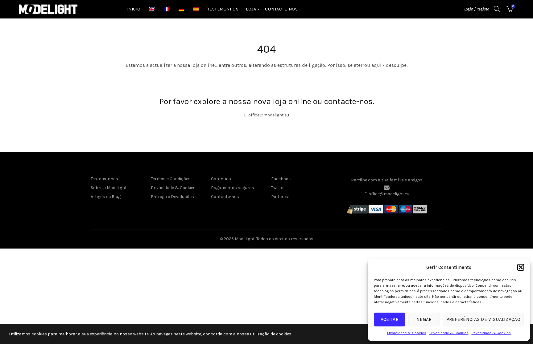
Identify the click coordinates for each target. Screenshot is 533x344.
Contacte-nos (281, 9)
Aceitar (390, 319)
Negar (424, 319)
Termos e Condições (171, 178)
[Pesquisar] (497, 9)
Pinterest (280, 196)
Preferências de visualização (483, 319)
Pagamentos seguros (232, 187)
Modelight (245, 238)
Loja (251, 9)
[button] (521, 267)
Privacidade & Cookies (406, 333)
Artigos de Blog (106, 196)
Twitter (278, 187)
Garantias (221, 178)
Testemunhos (223, 9)
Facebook (281, 178)
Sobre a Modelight (109, 187)
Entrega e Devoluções (172, 196)
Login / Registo (476, 9)
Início (134, 9)
